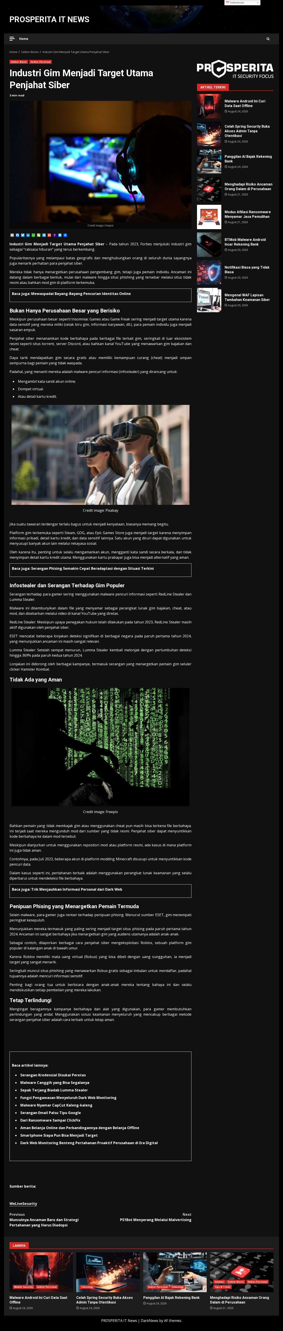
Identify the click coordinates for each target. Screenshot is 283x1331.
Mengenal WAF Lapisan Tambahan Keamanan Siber (209, 300)
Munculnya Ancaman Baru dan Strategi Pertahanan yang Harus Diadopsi (44, 1220)
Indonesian (236, 2)
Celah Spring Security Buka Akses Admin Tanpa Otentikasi (209, 134)
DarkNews (149, 1320)
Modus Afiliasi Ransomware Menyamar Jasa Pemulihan (209, 217)
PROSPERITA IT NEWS (49, 19)
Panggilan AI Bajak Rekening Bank (209, 161)
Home (23, 39)
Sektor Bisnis (19, 61)
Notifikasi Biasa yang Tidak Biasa (209, 272)
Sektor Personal (40, 61)
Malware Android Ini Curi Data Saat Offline (209, 106)
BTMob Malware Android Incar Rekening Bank (209, 244)
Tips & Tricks (222, 1286)
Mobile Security (23, 1286)
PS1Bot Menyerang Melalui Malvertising (155, 1217)
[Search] (268, 39)
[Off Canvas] (12, 39)
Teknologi (87, 1286)
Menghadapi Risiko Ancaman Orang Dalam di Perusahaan (209, 189)
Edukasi (219, 1281)
